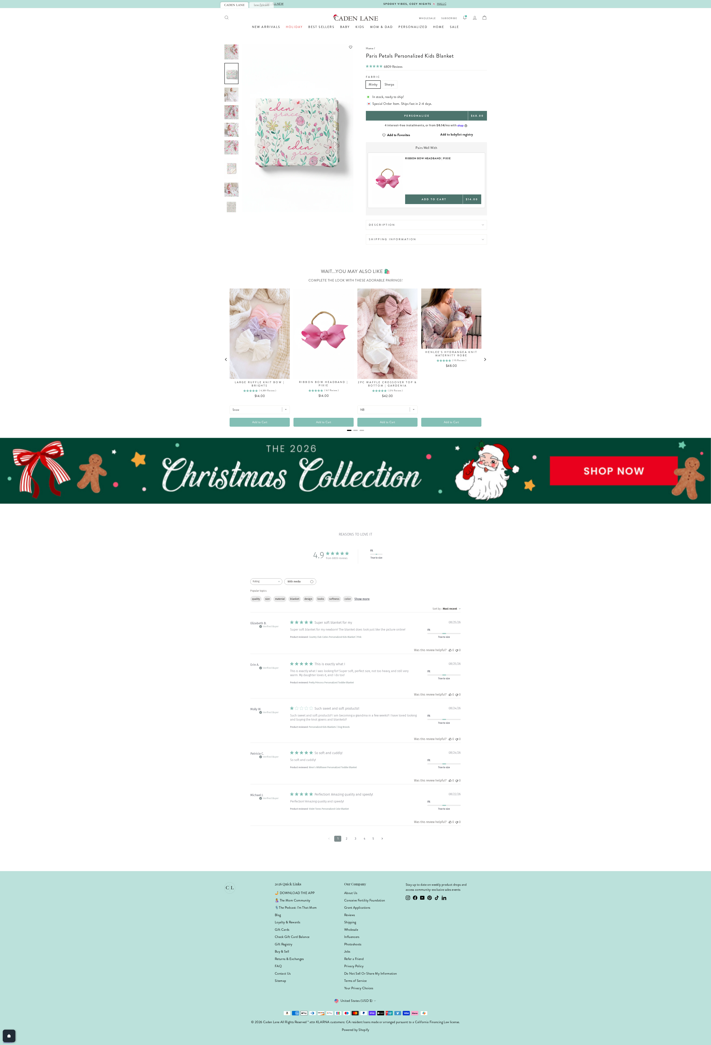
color (348, 599)
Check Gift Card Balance (292, 936)
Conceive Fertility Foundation (364, 900)
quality (256, 599)
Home (438, 27)
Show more (362, 599)
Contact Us (283, 973)
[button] (297, 47)
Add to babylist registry (456, 134)
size (267, 599)
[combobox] (266, 581)
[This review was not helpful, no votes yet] (456, 650)
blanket (294, 599)
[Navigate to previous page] (328, 839)
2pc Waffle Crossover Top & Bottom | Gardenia (387, 384)
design (308, 599)
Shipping (350, 922)
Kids (360, 27)
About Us (350, 893)
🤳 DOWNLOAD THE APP (295, 893)
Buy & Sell (282, 951)
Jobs (347, 951)
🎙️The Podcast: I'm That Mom (296, 907)
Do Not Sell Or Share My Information (370, 973)
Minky (373, 84)
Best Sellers (321, 27)
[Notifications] (464, 17)
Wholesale (427, 18)
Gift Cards (282, 929)
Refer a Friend (354, 958)
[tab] (234, 5)
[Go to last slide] (226, 359)
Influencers (351, 936)
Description (382, 225)
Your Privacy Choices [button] (358, 988)
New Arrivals (266, 27)
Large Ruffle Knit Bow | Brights (260, 384)
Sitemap (280, 980)
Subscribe (449, 18)
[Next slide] (485, 359)
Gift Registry (283, 944)
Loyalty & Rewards (287, 922)
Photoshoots (352, 944)
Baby (345, 27)
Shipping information (392, 239)
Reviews (349, 915)
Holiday (294, 27)
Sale (454, 27)
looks (320, 599)
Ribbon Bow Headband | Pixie (323, 384)
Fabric (373, 77)
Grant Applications (357, 907)
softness (334, 599)
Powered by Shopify (355, 1029)
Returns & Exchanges (289, 958)
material (280, 599)
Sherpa (389, 84)
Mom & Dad (381, 27)
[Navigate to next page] (382, 839)
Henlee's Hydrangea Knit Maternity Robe (451, 354)
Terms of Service (355, 980)
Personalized (412, 27)
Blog (278, 915)
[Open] (9, 1036)
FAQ (278, 966)
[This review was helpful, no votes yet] (450, 650)
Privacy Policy (353, 966)
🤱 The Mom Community (292, 900)
